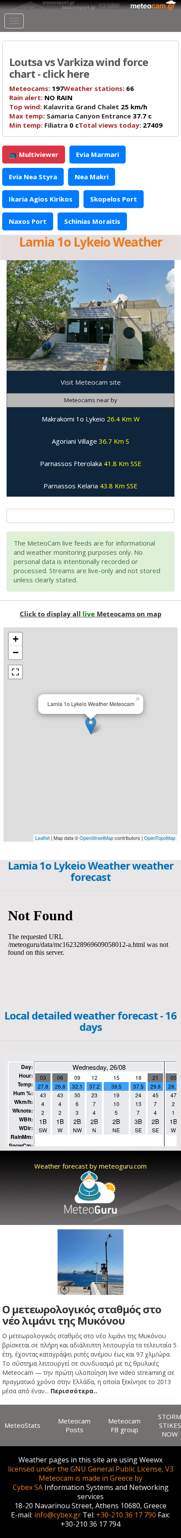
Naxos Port (28, 221)
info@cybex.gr (57, 1515)
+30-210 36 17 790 (126, 1515)
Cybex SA (28, 1487)
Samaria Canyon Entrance (89, 115)
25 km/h (78, 106)
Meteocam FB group (124, 1425)
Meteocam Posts (74, 1425)
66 (99, 88)
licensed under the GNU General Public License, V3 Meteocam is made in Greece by (91, 1473)
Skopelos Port (113, 199)
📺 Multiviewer (33, 154)
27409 (121, 125)
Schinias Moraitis (92, 221)
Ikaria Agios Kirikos (40, 199)
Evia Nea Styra (33, 176)
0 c (44, 125)
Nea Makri (92, 176)
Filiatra (56, 125)
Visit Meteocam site (91, 382)
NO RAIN (40, 97)
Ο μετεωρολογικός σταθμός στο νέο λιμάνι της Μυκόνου (81, 1315)
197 (36, 88)
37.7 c (80, 115)
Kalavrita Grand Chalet (81, 106)
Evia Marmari (97, 154)
